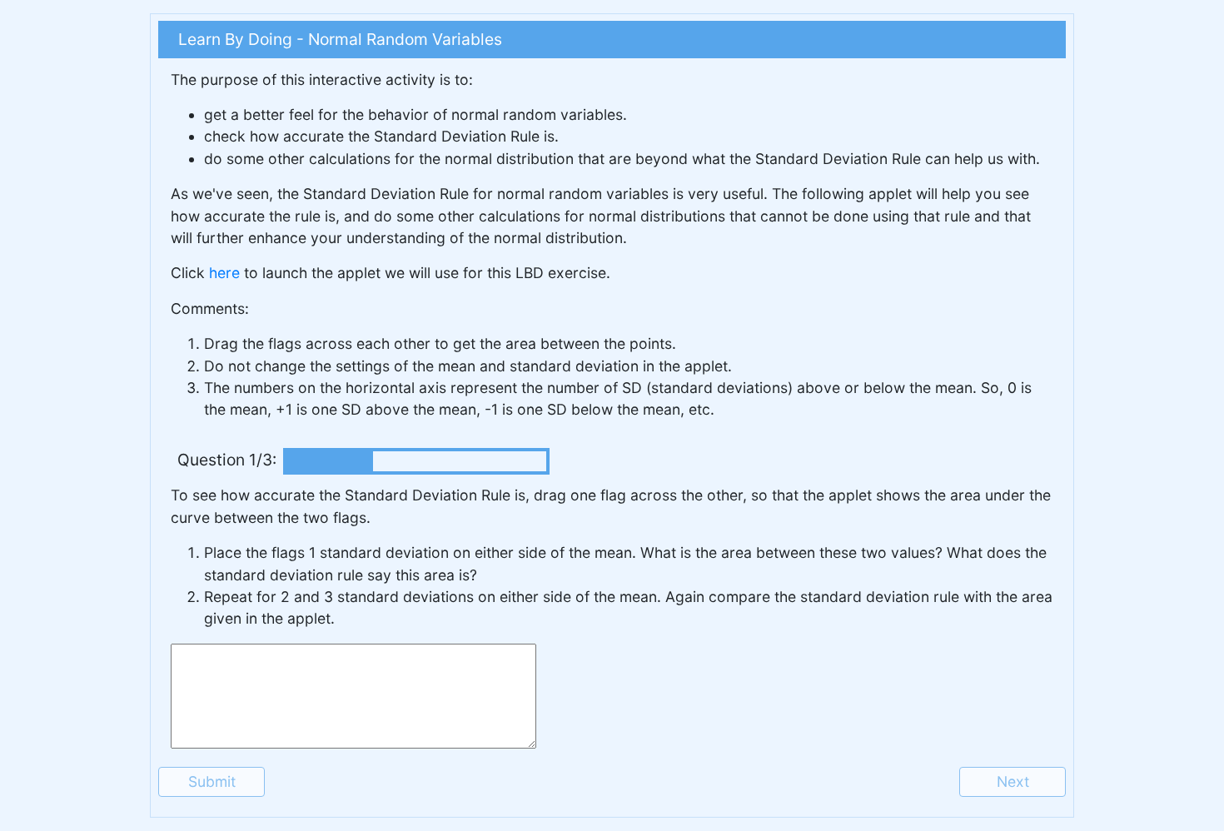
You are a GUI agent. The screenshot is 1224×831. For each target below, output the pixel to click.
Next (1013, 781)
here (224, 272)
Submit (212, 781)
